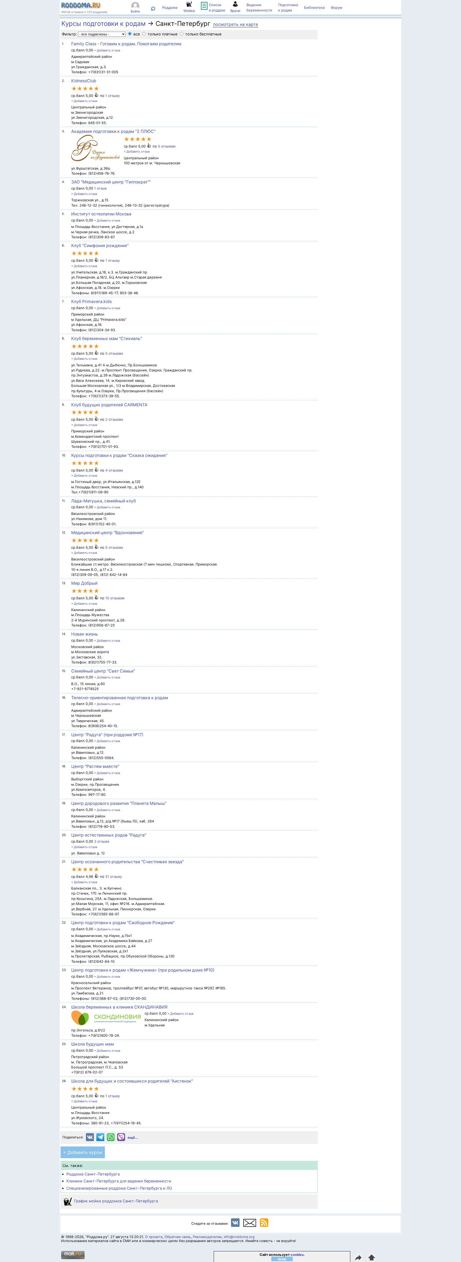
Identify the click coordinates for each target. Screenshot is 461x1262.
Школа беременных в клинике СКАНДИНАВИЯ (119, 1007)
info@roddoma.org (239, 1237)
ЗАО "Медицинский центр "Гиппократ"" (111, 182)
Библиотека (314, 7)
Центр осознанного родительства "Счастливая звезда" (127, 861)
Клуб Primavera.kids (91, 301)
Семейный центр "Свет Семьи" (103, 671)
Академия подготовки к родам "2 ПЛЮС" (113, 131)
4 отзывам (114, 470)
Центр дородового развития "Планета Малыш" (118, 803)
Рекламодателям (207, 1237)
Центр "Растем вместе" (95, 766)
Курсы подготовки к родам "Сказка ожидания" (119, 455)
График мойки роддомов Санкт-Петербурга (115, 1201)
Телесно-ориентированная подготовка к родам (119, 697)
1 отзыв (100, 188)
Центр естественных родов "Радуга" (108, 835)
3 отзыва (101, 841)
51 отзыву (113, 876)
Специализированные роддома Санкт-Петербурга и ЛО (119, 1188)
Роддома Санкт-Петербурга (93, 1174)
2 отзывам (114, 419)
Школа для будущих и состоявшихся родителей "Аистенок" (132, 1081)
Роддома (169, 7)
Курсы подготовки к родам (103, 23)
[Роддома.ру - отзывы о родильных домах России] (81, 7)
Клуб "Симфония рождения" (100, 245)
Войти (135, 11)
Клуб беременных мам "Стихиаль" (106, 338)
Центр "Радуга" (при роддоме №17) (107, 734)
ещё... (133, 1138)
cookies (297, 1255)
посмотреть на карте (235, 24)
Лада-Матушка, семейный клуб (103, 500)
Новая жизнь (84, 634)
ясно (282, 1259)
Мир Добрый (84, 583)
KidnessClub (83, 80)
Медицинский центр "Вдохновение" (107, 532)
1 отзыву (112, 95)
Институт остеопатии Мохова (101, 213)
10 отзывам (115, 598)
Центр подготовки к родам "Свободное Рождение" (123, 922)
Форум (336, 7)
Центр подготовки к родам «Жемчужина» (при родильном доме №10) (142, 970)
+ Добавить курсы (82, 1152)
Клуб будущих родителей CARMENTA (109, 404)
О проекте (153, 1237)
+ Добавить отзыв (107, 50)
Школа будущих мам (92, 1044)
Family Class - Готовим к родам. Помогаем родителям (126, 43)
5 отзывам (167, 146)
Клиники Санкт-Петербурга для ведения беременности (118, 1181)
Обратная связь (178, 1237)
